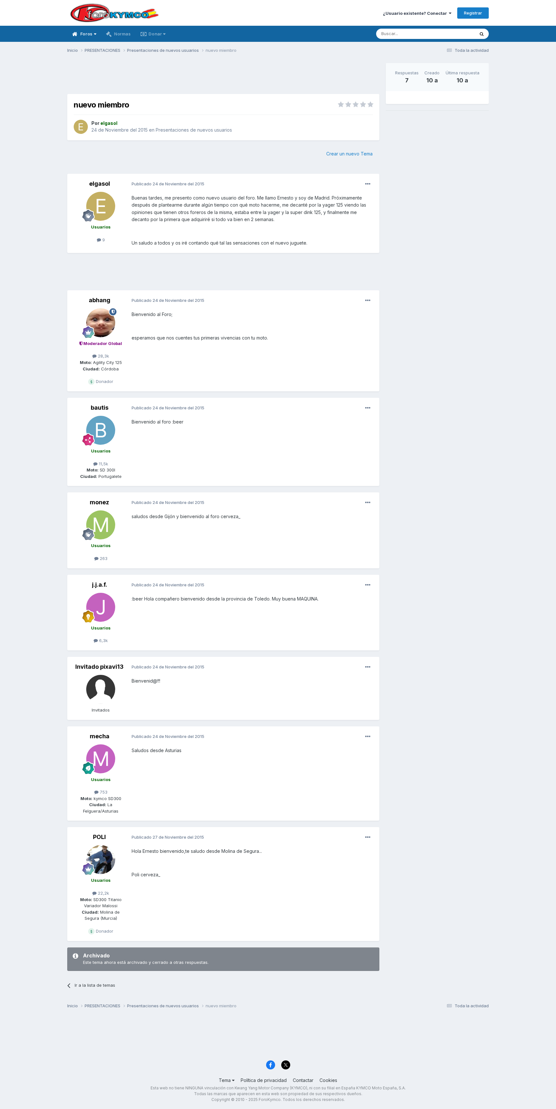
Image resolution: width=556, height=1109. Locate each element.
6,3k (103, 640)
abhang (99, 300)
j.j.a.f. (99, 584)
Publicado (168, 183)
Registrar (473, 12)
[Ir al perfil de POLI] (100, 859)
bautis (99, 407)
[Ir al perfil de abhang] (100, 322)
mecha (99, 736)
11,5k (102, 463)
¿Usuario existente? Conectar (416, 13)
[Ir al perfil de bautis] (100, 430)
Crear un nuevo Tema (349, 153)
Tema (225, 1080)
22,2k (103, 893)
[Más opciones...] (367, 184)
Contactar (303, 1080)
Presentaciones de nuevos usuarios (194, 130)
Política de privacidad (264, 1080)
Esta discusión (452, 33)
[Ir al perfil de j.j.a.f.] (100, 607)
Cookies (328, 1080)
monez (99, 502)
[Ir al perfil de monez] (100, 524)
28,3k (103, 356)
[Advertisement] (223, 77)
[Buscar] (482, 34)
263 (102, 558)
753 (102, 792)
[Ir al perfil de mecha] (100, 758)
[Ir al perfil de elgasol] (81, 127)
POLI (99, 837)
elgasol (99, 183)
